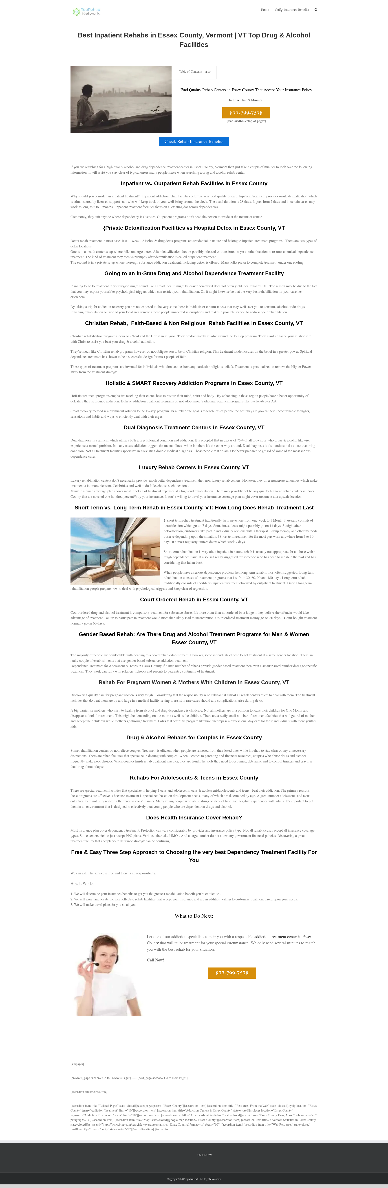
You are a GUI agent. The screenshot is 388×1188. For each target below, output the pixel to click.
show (208, 71)
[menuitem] (268, 9)
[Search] (316, 9)
